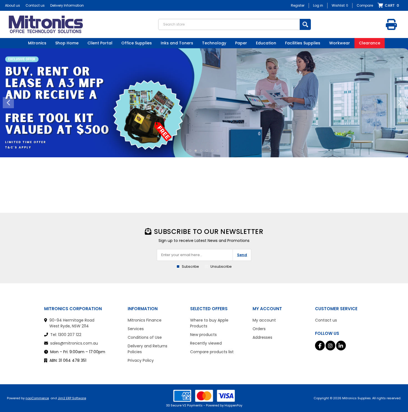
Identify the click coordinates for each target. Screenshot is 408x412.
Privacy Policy (141, 360)
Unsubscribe (220, 266)
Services (136, 329)
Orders (259, 329)
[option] (204, 103)
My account (264, 320)
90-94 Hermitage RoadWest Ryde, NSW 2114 (71, 323)
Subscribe (190, 266)
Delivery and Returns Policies (147, 349)
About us (12, 5)
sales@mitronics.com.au (74, 343)
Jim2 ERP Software (72, 398)
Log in (318, 5)
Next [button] (399, 102)
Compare (365, 5)
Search (305, 24)
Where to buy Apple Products (209, 323)
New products (203, 334)
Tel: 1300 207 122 (65, 334)
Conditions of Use (145, 337)
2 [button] (196, 151)
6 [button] (218, 151)
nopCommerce (37, 398)
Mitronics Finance (145, 320)
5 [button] (212, 151)
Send (242, 254)
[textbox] (229, 24)
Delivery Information (67, 5)
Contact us (35, 5)
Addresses (262, 337)
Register (297, 5)
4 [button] (207, 151)
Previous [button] (8, 102)
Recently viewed (206, 343)
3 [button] (201, 151)
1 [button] (190, 151)
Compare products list (212, 352)
